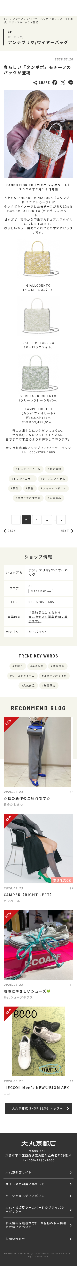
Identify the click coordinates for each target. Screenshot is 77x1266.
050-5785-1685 (41, 602)
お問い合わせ (15, 1239)
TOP (6, 18)
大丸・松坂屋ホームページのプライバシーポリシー (35, 1209)
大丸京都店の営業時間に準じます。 (48, 619)
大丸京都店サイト (19, 1172)
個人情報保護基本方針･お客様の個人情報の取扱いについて (36, 1225)
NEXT (65, 530)
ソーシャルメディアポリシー (27, 1196)
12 (61, 520)
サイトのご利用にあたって (25, 1184)
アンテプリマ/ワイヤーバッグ (30, 18)
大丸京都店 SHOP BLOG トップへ (37, 1108)
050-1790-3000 (42, 1160)
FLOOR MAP (38, 591)
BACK (12, 530)
